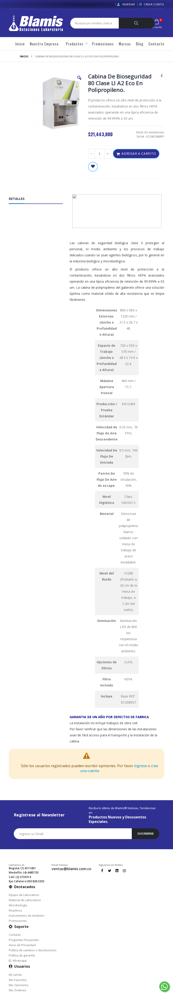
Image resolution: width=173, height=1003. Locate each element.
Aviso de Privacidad (22, 945)
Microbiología (18, 905)
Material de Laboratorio (25, 900)
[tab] (39, 199)
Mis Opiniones (18, 985)
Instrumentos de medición (26, 916)
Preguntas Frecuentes (24, 940)
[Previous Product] (161, 75)
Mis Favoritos (18, 980)
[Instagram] (124, 870)
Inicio (24, 56)
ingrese (140, 765)
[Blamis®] (36, 23)
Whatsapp (19, 960)
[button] (79, 81)
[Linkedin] (117, 870)
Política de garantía (22, 955)
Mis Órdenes (17, 990)
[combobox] (96, 23)
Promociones (18, 921)
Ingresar (128, 4)
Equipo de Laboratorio (24, 895)
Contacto (15, 935)
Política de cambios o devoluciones (33, 950)
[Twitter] (109, 870)
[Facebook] (102, 870)
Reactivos (15, 910)
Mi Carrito (15, 975)
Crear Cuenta (154, 4)
